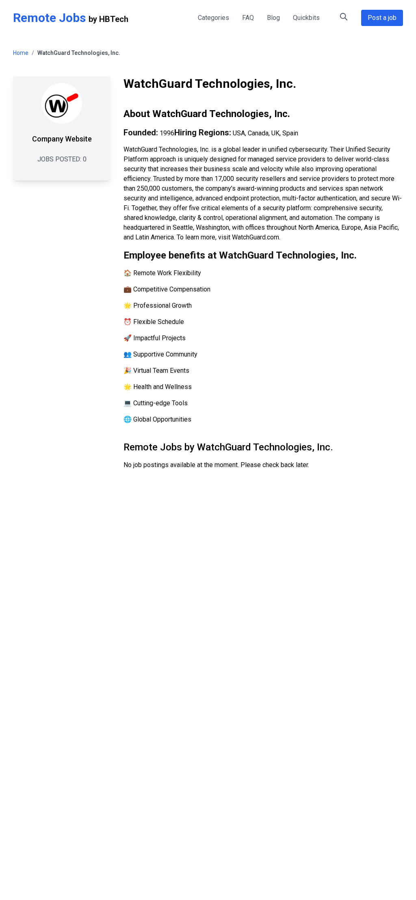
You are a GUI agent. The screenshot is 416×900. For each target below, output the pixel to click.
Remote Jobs (49, 18)
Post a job (382, 18)
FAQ (248, 18)
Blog (273, 18)
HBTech (113, 19)
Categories (213, 18)
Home (20, 53)
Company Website (62, 139)
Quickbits (306, 18)
